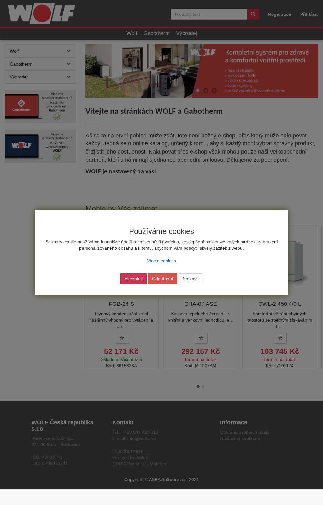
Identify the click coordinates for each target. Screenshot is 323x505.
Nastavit (191, 278)
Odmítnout (162, 278)
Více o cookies (161, 260)
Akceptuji (134, 278)
